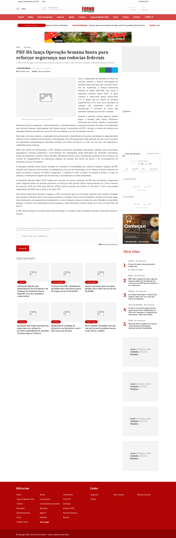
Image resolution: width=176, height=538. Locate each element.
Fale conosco (119, 495)
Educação (44, 508)
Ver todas (44, 522)
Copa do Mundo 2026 (99, 17)
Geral (115, 17)
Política (136, 17)
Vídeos (93, 499)
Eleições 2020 (68, 508)
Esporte (60, 17)
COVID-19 (149, 17)
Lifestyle (43, 517)
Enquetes (94, 495)
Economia (21, 508)
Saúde (71, 17)
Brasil (21, 17)
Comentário (68, 495)
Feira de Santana (45, 17)
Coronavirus (45, 499)
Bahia (30, 17)
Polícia (126, 17)
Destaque (67, 504)
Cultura (82, 17)
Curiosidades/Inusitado (50, 504)
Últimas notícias (144, 495)
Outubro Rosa (22, 522)
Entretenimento (23, 513)
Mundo (66, 517)
